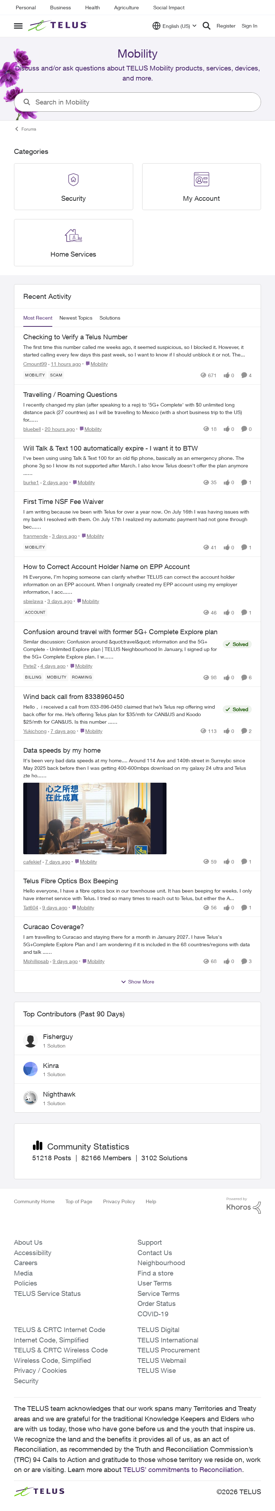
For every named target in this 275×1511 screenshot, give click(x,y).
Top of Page (79, 1201)
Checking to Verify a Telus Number (75, 337)
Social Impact (168, 7)
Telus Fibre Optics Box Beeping (70, 881)
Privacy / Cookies (40, 1370)
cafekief (32, 862)
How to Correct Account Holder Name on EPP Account (106, 566)
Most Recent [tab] (37, 318)
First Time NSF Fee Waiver (63, 501)
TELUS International (168, 1340)
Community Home (34, 1201)
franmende (35, 536)
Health (92, 7)
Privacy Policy (119, 1201)
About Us (28, 1242)
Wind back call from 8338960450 (73, 696)
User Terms (155, 1283)
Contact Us (155, 1253)
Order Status (157, 1303)
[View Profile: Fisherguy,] (30, 1040)
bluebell (32, 429)
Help (151, 1201)
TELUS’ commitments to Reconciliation (182, 1469)
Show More (141, 981)
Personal (26, 7)
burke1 (31, 482)
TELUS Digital (158, 1329)
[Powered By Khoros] (244, 1205)
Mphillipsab (36, 961)
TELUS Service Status (47, 1293)
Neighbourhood (161, 1263)
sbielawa (33, 601)
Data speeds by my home (62, 750)
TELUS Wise (157, 1370)
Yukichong (35, 731)
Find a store (155, 1273)
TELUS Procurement (169, 1350)
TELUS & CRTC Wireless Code (61, 1350)
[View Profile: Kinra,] (30, 1069)
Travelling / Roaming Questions (70, 394)
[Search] (206, 25)
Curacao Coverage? (53, 927)
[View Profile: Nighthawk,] (30, 1098)
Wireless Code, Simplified (52, 1360)
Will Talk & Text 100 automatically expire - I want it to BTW (110, 448)
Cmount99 (35, 364)
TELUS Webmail (162, 1360)
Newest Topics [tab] (75, 318)
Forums (28, 129)
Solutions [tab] (110, 318)
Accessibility (33, 1253)
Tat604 (30, 907)
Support (150, 1242)
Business (60, 7)
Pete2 (30, 666)
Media (23, 1273)
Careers (26, 1263)
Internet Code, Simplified (51, 1340)
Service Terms (159, 1293)
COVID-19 (153, 1314)
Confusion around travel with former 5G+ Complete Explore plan (120, 632)
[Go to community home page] (59, 25)
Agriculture (126, 7)
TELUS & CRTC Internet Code (59, 1329)
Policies (25, 1283)
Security (26, 1381)
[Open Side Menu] (18, 25)
